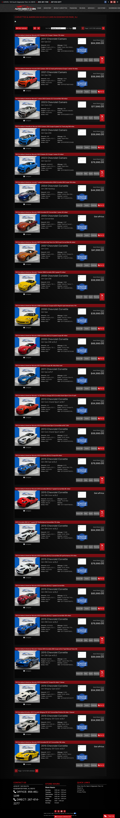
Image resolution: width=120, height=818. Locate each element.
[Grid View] (34, 28)
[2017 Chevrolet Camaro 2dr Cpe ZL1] (27, 46)
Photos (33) (79, 60)
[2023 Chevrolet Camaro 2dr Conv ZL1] (27, 109)
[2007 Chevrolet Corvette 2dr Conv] (27, 253)
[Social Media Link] (117, 2)
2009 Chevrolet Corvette (54, 340)
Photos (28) (79, 328)
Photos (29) (79, 765)
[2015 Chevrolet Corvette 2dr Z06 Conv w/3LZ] (27, 499)
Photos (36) (79, 547)
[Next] (103, 28)
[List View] (38, 28)
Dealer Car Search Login (48, 813)
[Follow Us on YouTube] (111, 2)
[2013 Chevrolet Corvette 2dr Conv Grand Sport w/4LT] (27, 436)
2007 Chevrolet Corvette (54, 247)
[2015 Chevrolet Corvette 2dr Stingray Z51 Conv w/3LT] (27, 723)
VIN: (58, 51)
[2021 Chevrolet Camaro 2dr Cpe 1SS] (27, 79)
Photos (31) (79, 205)
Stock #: (43, 45)
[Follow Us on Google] (114, 2)
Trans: (43, 49)
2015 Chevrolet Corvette (54, 460)
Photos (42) (79, 118)
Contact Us (80, 790)
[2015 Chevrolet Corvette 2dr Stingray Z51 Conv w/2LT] (27, 753)
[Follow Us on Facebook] (105, 2)
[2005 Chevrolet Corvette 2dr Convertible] (27, 223)
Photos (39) (79, 448)
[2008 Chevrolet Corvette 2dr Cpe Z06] (27, 283)
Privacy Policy (81, 792)
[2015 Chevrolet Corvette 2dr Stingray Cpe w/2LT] (27, 693)
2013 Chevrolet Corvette (54, 400)
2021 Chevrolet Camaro (54, 73)
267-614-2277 (56, 2)
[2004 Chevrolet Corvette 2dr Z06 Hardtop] (27, 193)
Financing (96, 60)
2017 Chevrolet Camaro (54, 40)
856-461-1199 (43, 2)
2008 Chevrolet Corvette (54, 277)
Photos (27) (79, 297)
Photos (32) (79, 735)
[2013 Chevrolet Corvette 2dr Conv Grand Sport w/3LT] (27, 406)
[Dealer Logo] (25, 8)
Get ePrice (99, 216)
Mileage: (60, 45)
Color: (59, 47)
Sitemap (62, 813)
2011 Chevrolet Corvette (54, 370)
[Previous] (82, 28)
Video (85, 60)
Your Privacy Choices (69, 813)
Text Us (102, 60)
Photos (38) (79, 418)
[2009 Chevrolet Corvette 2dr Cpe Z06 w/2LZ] (27, 346)
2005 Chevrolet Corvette (54, 217)
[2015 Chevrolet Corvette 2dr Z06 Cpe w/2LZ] (27, 466)
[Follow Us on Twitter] (108, 2)
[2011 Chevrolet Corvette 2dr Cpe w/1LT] (27, 376)
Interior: (60, 49)
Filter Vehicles (22, 28)
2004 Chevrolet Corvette (54, 187)
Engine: (43, 47)
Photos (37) (79, 265)
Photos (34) (79, 91)
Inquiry (91, 60)
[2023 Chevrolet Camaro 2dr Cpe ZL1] (27, 165)
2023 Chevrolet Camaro (54, 103)
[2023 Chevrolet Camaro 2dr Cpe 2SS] (27, 137)
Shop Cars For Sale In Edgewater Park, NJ (90, 786)
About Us (80, 788)
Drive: (43, 51)
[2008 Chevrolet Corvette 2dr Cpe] (27, 316)
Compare (28, 57)
